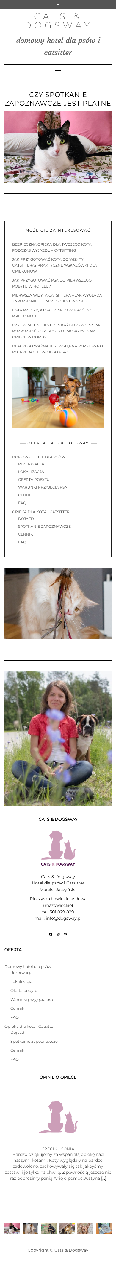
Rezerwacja (31, 464)
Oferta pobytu (34, 479)
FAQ (22, 503)
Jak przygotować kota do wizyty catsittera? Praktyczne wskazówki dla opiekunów (54, 265)
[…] (103, 1178)
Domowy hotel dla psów (38, 457)
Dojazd (26, 518)
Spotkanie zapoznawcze (44, 526)
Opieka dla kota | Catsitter (41, 512)
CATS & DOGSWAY (58, 21)
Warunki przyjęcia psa (42, 487)
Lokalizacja (31, 471)
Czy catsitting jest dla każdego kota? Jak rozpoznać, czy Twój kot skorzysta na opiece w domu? (56, 331)
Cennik (25, 495)
